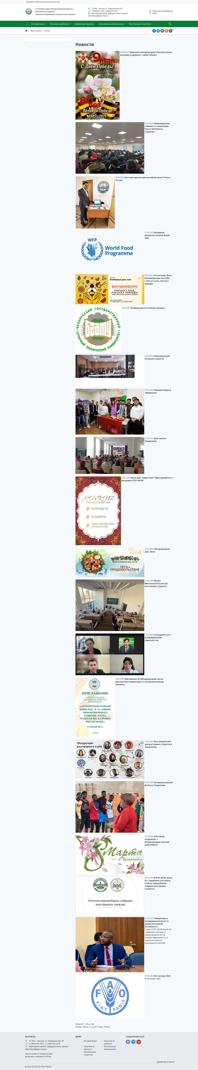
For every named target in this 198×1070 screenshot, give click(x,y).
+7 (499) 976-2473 (52, 1044)
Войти (155, 13)
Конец (107, 1027)
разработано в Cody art (165, 1062)
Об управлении (90, 1041)
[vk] (128, 1042)
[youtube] (138, 1042)
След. (100, 1027)
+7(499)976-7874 (97, 11)
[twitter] (133, 1042)
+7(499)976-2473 (111, 11)
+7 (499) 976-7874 (36, 1044)
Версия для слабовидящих (163, 11)
